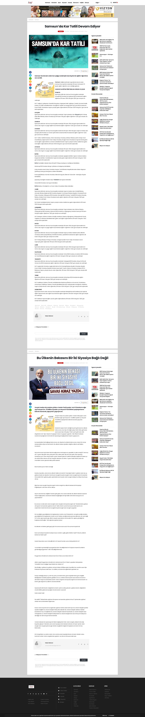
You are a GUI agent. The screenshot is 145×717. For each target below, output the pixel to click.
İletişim (62, 702)
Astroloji (107, 698)
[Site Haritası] (44, 694)
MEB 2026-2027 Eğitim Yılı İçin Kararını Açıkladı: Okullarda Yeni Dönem (107, 41)
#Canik (37, 308)
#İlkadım (42, 307)
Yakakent (56, 179)
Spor (59, 2)
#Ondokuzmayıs (60, 307)
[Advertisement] (21, 47)
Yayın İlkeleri (31, 701)
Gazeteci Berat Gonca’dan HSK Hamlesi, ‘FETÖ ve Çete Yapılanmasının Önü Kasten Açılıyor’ (106, 101)
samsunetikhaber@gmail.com (53, 645)
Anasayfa (31, 19)
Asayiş (70, 2)
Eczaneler (91, 695)
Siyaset (64, 2)
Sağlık (82, 2)
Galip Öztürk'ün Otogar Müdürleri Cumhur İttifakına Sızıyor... (106, 121)
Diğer (97, 2)
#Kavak (68, 307)
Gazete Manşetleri (94, 708)
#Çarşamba (80, 305)
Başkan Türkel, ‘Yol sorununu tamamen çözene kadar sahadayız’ (107, 82)
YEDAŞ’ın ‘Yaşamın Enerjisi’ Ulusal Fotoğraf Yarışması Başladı (106, 88)
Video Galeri (63, 690)
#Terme (42, 308)
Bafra (36, 163)
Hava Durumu (92, 689)
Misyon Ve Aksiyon (105, 145)
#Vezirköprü (48, 308)
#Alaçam (49, 305)
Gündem (54, 2)
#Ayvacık (61, 305)
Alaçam (77, 114)
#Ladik (53, 307)
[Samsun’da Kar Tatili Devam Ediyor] (58, 51)
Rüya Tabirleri (108, 695)
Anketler (107, 691)
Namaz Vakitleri (93, 693)
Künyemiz (62, 699)
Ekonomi (76, 2)
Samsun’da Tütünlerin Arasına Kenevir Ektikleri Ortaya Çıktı (106, 67)
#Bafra (67, 305)
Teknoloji (76, 706)
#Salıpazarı (74, 307)
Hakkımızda (31, 699)
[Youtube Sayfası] (36, 694)
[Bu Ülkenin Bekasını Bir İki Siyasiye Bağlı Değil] (58, 383)
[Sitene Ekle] (47, 694)
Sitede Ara (107, 689)
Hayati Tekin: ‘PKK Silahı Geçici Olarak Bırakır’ (106, 127)
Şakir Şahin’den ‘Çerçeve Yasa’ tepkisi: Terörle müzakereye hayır (107, 61)
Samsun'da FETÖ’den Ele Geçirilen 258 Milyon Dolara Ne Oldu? (106, 109)
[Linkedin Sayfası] (39, 694)
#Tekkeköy (81, 307)
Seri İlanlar (91, 704)
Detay (105, 715)
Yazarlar (62, 693)
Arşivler (62, 696)
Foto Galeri (63, 687)
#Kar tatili (43, 305)
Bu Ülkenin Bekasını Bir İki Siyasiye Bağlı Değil (107, 139)
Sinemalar (91, 702)
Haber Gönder (44, 703)
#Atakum (48, 307)
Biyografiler (107, 693)
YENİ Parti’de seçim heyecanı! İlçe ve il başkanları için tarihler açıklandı (106, 48)
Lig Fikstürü (92, 698)
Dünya (87, 2)
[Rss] (42, 694)
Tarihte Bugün (93, 700)
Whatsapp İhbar (45, 701)
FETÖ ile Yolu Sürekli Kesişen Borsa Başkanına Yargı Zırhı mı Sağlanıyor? (107, 133)
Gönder (84, 333)
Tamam (112, 715)
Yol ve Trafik (92, 691)
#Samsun (37, 305)
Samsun (47, 2)
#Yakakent (73, 305)
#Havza (37, 307)
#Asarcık (55, 305)
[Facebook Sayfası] (29, 694)
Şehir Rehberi (92, 706)
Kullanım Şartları (45, 699)
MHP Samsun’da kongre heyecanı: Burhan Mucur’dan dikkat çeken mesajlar (106, 75)
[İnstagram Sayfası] (34, 694)
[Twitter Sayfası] (31, 694)
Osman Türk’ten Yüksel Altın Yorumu (106, 115)
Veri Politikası (31, 703)
